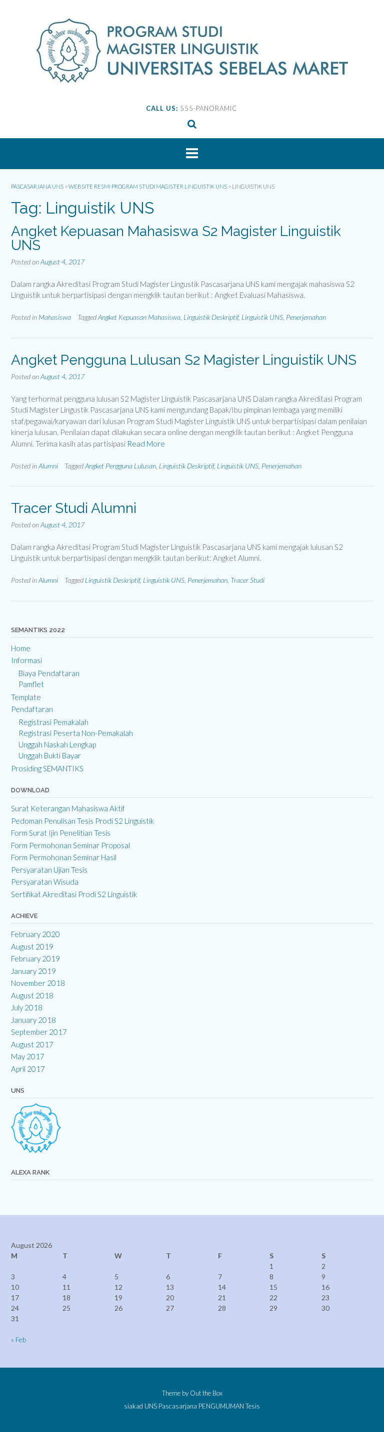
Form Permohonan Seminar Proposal (70, 845)
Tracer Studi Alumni (73, 508)
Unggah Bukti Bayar (49, 755)
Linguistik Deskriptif (211, 317)
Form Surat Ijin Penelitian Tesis (60, 832)
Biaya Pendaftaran (49, 673)
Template (26, 697)
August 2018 (32, 995)
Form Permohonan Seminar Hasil (63, 857)
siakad (133, 1406)
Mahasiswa (54, 317)
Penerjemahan (306, 317)
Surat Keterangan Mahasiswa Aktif (68, 808)
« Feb (18, 1339)
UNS (150, 1406)
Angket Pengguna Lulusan (120, 466)
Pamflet (31, 684)
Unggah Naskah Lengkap (57, 744)
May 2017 (27, 1056)
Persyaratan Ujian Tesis (49, 869)
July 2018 (26, 1007)
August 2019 (32, 946)
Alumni (48, 466)
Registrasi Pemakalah (53, 721)
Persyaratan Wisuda (44, 881)
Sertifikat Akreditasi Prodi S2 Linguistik (74, 894)
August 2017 (32, 1044)
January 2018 (33, 1019)
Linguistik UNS (262, 317)
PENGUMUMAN (221, 1406)
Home (20, 648)
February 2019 (35, 958)
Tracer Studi (247, 580)
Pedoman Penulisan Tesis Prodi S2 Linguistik (82, 820)
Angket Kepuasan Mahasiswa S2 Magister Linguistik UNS (176, 238)
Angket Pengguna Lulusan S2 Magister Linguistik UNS (183, 360)
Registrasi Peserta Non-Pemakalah (75, 732)
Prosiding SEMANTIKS (47, 768)
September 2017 (39, 1031)
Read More (146, 443)
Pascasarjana (177, 1406)
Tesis (253, 1406)
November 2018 (38, 982)
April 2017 (28, 1068)
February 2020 (35, 934)
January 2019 (33, 970)
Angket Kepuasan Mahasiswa (139, 317)
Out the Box (206, 1393)
